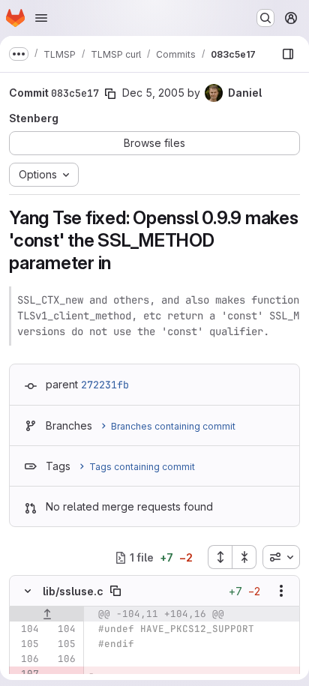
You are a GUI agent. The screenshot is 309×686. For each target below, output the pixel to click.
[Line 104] (26, 629)
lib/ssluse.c (73, 591)
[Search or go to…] (265, 18)
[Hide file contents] (28, 591)
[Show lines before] (47, 614)
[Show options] (281, 591)
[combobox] (281, 557)
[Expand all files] (220, 557)
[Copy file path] (115, 591)
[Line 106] (26, 659)
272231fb (105, 384)
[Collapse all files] (244, 557)
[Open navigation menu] (41, 18)
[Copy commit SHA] (110, 94)
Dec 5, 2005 (153, 92)
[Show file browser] (288, 54)
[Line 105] (26, 644)
